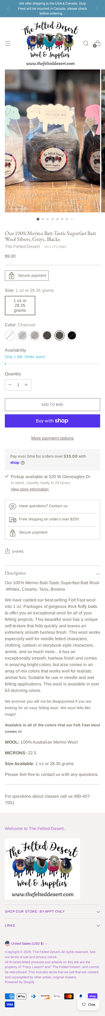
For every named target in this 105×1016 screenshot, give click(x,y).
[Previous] (8, 8)
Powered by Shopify (19, 982)
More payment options (52, 438)
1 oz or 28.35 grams (19, 305)
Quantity (13, 374)
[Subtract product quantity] (26, 385)
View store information (30, 489)
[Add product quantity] (10, 385)
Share (18, 551)
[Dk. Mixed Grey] (47, 335)
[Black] (72, 335)
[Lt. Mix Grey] (35, 335)
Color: (20, 325)
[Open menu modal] (7, 43)
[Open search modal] (85, 43)
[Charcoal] (59, 335)
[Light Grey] (22, 335)
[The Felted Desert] (50, 43)
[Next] (97, 8)
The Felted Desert (22, 246)
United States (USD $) (27, 943)
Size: (29, 290)
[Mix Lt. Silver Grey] (10, 335)
